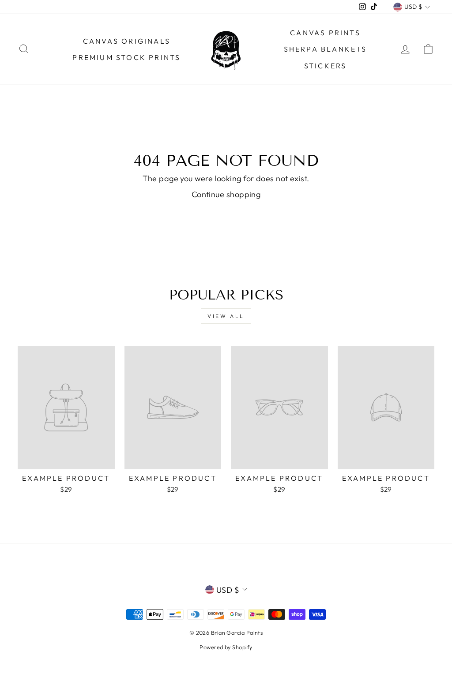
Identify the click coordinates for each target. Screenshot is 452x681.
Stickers (325, 65)
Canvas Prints (325, 32)
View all (226, 316)
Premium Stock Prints (126, 57)
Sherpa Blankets (325, 49)
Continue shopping (226, 194)
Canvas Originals (126, 41)
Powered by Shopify (226, 647)
